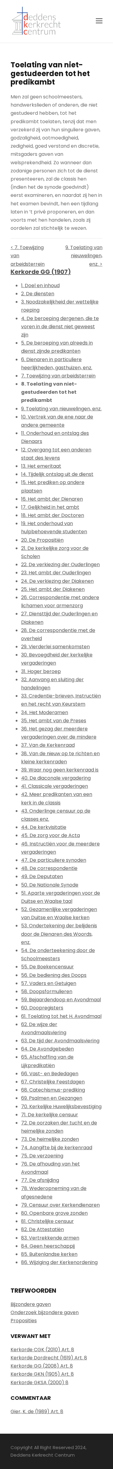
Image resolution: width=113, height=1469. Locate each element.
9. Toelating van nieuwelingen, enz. (61, 408)
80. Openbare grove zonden (54, 1213)
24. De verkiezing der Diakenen (57, 581)
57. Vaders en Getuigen (48, 983)
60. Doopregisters (42, 1007)
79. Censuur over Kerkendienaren (60, 1204)
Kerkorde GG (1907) (41, 272)
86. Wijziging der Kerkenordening (59, 1262)
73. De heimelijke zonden (50, 1139)
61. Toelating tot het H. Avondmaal (61, 1016)
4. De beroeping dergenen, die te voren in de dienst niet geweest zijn (60, 326)
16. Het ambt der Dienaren (52, 499)
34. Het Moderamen (44, 712)
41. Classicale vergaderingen (54, 786)
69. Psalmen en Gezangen (51, 1098)
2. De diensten (37, 293)
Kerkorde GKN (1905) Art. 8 (42, 1374)
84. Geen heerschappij (48, 1246)
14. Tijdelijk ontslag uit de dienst (57, 474)
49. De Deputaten (42, 876)
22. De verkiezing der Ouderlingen (60, 564)
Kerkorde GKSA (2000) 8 (39, 1382)
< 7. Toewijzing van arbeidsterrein (28, 255)
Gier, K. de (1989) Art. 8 (37, 1411)
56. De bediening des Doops (53, 975)
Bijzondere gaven (31, 1304)
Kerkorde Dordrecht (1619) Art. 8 (49, 1357)
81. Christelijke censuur (47, 1221)
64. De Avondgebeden (47, 1048)
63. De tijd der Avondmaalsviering (60, 1040)
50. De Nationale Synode (49, 884)
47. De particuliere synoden (53, 860)
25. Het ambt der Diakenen (53, 589)
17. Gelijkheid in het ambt (50, 507)
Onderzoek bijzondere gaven (45, 1312)
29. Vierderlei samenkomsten (55, 646)
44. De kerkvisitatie (43, 827)
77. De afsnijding (40, 1180)
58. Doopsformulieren (46, 991)
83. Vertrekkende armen (50, 1237)
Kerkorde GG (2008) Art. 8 (42, 1365)
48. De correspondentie (49, 868)
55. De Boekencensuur (47, 966)
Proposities (24, 1320)
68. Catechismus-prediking (53, 1089)
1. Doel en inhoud (40, 285)
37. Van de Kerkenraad (48, 745)
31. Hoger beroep (41, 671)
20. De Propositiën (42, 540)
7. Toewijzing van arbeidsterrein (58, 375)
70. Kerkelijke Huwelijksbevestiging (61, 1106)
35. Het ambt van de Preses (53, 720)
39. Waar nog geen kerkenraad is (60, 769)
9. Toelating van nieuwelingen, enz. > (83, 255)
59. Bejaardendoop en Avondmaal (61, 999)
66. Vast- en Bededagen (49, 1073)
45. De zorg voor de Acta (50, 835)
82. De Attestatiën (42, 1229)
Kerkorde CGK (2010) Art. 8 (42, 1349)
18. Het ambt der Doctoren (52, 515)
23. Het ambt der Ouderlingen (56, 572)
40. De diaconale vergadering (56, 778)
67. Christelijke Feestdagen (53, 1081)
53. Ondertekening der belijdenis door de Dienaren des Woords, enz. (59, 933)
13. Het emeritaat (41, 466)
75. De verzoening (42, 1155)
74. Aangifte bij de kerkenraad (56, 1147)
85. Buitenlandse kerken (49, 1254)
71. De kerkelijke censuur (49, 1114)
